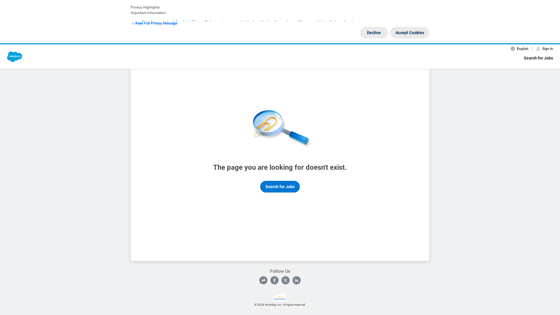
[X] (285, 280)
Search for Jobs (538, 58)
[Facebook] (274, 280)
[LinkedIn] (297, 280)
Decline (374, 32)
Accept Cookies (410, 32)
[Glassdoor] (263, 280)
